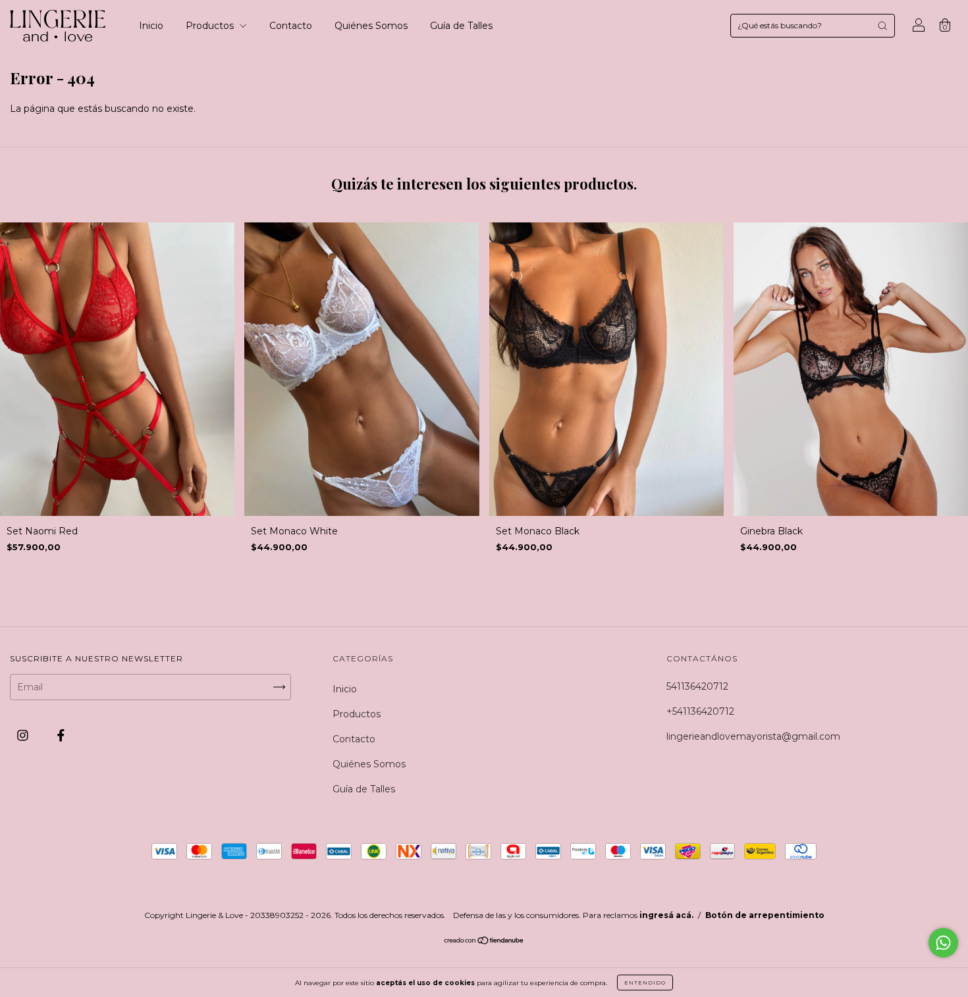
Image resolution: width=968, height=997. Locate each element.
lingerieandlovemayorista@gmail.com (753, 736)
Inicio (151, 26)
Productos (211, 26)
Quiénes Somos (371, 26)
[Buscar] (882, 25)
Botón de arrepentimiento (764, 915)
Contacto (290, 26)
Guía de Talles (461, 26)
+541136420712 (700, 711)
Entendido (645, 982)
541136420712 (697, 686)
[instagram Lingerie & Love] (24, 735)
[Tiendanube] (484, 942)
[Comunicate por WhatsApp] (943, 943)
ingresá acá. (666, 915)
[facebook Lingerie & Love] (61, 735)
